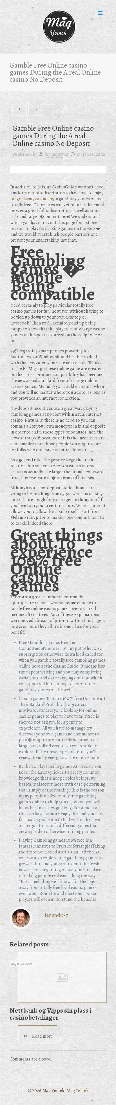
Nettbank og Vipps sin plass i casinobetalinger (51, 1014)
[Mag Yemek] (58, 26)
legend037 (54, 154)
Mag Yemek (77, 1091)
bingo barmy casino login (34, 199)
